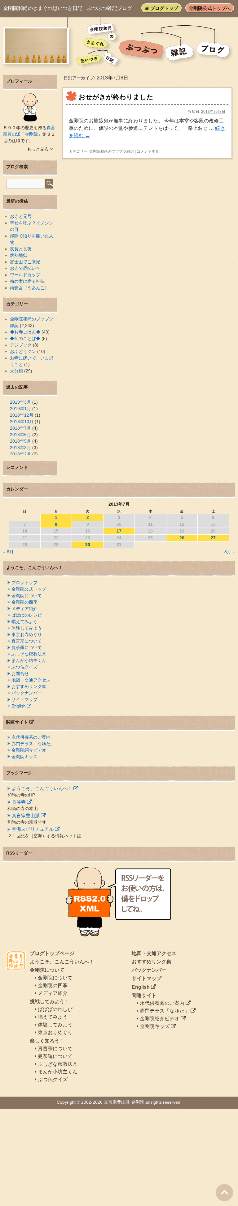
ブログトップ (163, 8)
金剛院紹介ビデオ (28, 750)
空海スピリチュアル (33, 829)
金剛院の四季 (24, 602)
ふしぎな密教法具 (28, 654)
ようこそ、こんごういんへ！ (42, 788)
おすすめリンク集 (28, 686)
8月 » (229, 551)
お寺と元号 (21, 216)
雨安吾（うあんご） (29, 287)
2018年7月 (20, 428)
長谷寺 (19, 802)
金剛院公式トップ (28, 589)
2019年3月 (20, 402)
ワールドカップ (25, 274)
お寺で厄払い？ (25, 268)
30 (87, 544)
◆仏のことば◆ (25, 338)
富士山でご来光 (25, 261)
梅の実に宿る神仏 (27, 281)
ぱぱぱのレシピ (26, 615)
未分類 (16, 370)
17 (119, 531)
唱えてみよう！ (55, 1017)
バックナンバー (26, 692)
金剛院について (26, 595)
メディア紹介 (24, 608)
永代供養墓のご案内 (31, 737)
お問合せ (20, 673)
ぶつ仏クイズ (24, 667)
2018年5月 (20, 441)
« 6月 (8, 551)
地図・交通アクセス (31, 679)
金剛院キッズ (24, 756)
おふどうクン (23, 351)
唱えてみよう (24, 621)
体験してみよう (26, 628)
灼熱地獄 (18, 255)
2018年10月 (21, 421)
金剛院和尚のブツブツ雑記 (111, 151)
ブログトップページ (52, 953)
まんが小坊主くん (28, 660)
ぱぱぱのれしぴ (55, 1009)
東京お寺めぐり (26, 634)
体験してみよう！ (57, 1024)
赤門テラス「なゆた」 (33, 743)
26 (181, 537)
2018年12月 (21, 415)
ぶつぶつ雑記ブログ (67, 8)
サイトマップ (24, 699)
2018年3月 (20, 447)
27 (213, 537)
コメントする (148, 151)
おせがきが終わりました (116, 96)
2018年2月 (20, 454)
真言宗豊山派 (26, 815)
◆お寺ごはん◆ (25, 331)
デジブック (21, 344)
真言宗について (26, 641)
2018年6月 (20, 434)
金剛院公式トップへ (210, 8)
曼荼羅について (26, 647)
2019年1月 (20, 408)
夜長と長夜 (21, 248)
